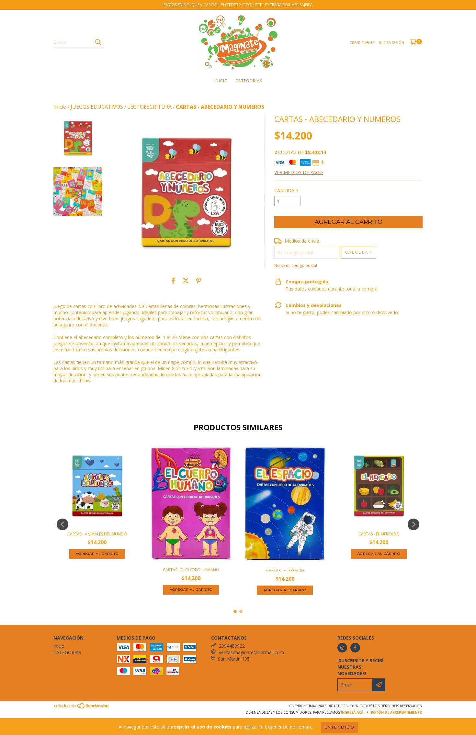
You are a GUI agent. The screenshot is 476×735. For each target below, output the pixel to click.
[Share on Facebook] (173, 280)
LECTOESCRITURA (149, 107)
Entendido (339, 727)
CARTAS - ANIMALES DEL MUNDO (97, 534)
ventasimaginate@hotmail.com (251, 652)
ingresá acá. (352, 712)
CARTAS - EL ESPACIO (285, 570)
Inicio (221, 80)
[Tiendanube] (81, 707)
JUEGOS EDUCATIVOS (97, 107)
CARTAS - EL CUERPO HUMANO (191, 570)
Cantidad (286, 190)
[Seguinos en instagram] (342, 648)
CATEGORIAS (248, 80)
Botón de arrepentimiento (397, 712)
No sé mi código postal (295, 265)
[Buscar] (97, 42)
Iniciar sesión (391, 42)
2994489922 (232, 646)
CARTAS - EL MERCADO (379, 534)
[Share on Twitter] (186, 280)
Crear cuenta (362, 42)
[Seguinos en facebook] (355, 648)
